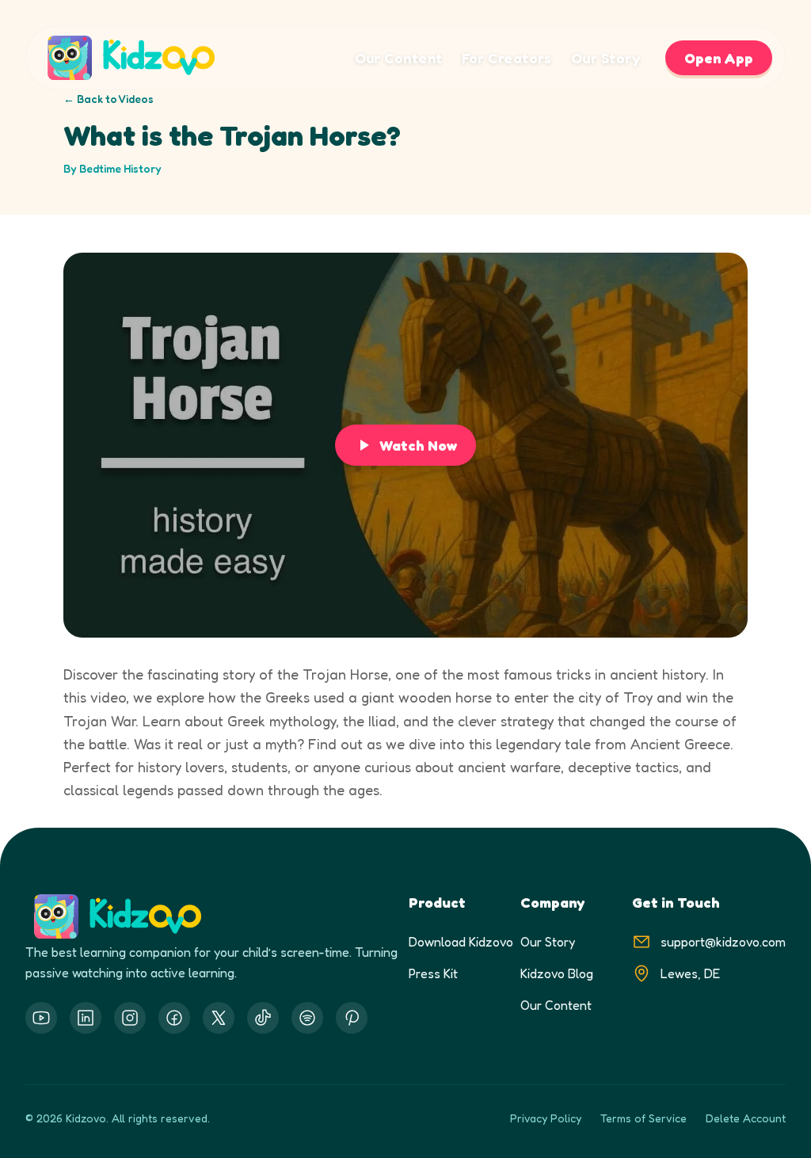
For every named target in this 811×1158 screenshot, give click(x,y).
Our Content (399, 58)
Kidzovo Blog (556, 973)
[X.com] (218, 1018)
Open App (718, 58)
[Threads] (263, 1018)
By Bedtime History (112, 168)
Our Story (605, 58)
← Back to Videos (108, 98)
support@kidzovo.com (723, 942)
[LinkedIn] (85, 1018)
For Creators (507, 58)
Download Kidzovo (461, 942)
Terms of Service (643, 1118)
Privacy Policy (545, 1118)
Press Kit (433, 973)
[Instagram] (130, 1018)
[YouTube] (41, 1018)
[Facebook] (174, 1018)
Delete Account (746, 1118)
